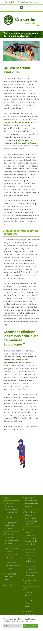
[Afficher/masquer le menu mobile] (38, 26)
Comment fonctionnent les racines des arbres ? (31, 502)
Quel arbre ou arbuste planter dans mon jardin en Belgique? (31, 518)
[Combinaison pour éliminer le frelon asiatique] (21, 436)
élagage (7, 122)
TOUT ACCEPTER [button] (30, 626)
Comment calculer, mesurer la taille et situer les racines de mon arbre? (31, 536)
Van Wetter (10, 585)
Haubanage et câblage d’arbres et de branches (11, 552)
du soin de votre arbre (25, 122)
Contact (8, 517)
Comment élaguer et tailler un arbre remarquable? (11, 507)
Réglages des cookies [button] (12, 626)
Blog (7, 498)
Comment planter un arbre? (29, 603)
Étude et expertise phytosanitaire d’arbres (11, 538)
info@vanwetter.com (29, 2)
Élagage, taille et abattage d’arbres (11, 526)
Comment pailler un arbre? (29, 592)
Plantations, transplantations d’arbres (12, 565)
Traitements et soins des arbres (11, 577)
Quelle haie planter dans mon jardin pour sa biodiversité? (30, 555)
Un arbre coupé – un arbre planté (30, 615)
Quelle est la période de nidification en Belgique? (31, 571)
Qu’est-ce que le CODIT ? (31, 582)
